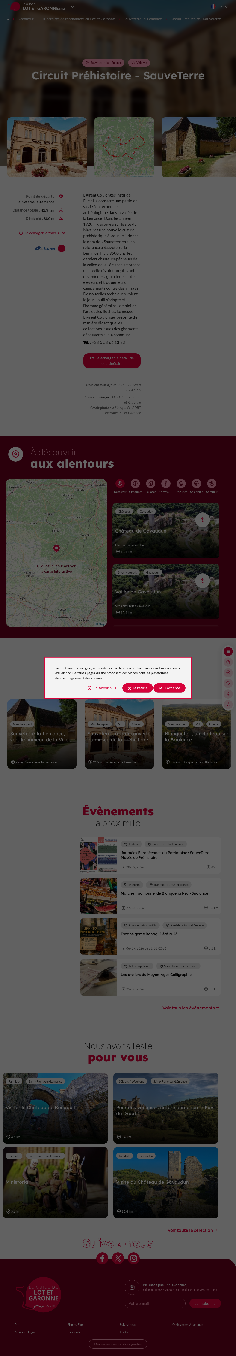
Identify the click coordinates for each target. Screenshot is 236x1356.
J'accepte (172, 687)
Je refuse (140, 687)
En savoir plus (104, 687)
